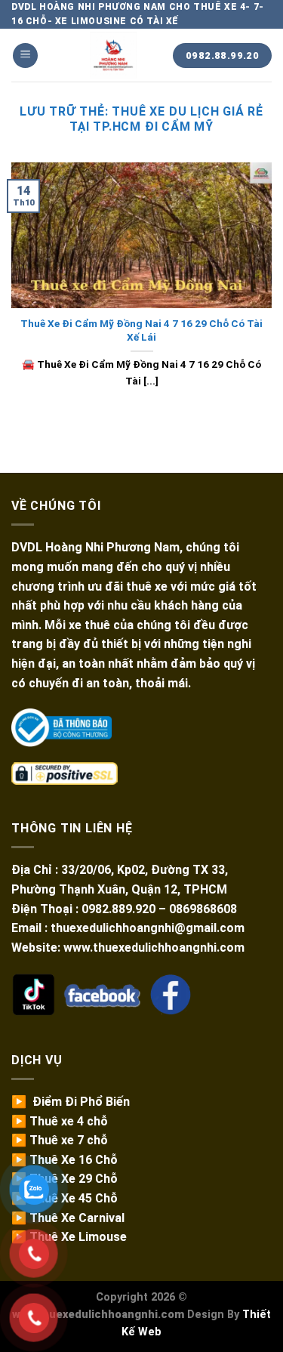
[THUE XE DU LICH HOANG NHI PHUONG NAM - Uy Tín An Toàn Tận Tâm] (112, 55)
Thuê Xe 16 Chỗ (73, 1160)
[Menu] (25, 55)
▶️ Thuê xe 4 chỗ (59, 1121)
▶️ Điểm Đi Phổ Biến (70, 1101)
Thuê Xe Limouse (78, 1237)
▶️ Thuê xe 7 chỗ (59, 1140)
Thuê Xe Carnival (77, 1218)
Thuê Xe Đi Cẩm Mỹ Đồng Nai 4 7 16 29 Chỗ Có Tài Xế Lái (141, 330)
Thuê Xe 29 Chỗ (73, 1178)
